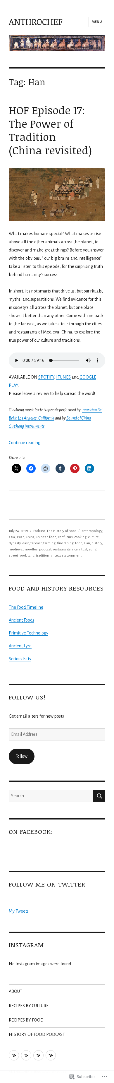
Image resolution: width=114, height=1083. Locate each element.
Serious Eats (20, 658)
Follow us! (27, 697)
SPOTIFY (46, 377)
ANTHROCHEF (36, 22)
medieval (16, 549)
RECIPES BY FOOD (26, 1020)
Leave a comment (68, 555)
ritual (83, 549)
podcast (45, 549)
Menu (97, 22)
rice (75, 549)
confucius (65, 537)
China (30, 537)
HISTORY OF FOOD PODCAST (37, 1034)
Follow (21, 756)
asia (12, 537)
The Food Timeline (26, 607)
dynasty (15, 543)
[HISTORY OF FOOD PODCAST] (51, 1055)
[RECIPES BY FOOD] (38, 1055)
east (25, 543)
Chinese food (46, 537)
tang (30, 555)
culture (93, 537)
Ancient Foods (21, 620)
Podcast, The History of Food (54, 531)
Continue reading (24, 442)
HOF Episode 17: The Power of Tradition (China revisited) (50, 130)
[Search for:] (51, 795)
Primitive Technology (28, 633)
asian (20, 537)
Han (87, 543)
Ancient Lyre (20, 646)
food (78, 543)
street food (17, 555)
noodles (31, 549)
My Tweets (19, 911)
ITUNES (63, 377)
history (96, 543)
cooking (80, 537)
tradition (42, 555)
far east (36, 543)
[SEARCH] (99, 796)
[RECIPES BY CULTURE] (26, 1055)
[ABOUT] (14, 1055)
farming (49, 543)
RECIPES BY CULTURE (29, 1005)
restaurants (62, 549)
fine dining (65, 543)
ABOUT (15, 991)
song (92, 549)
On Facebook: (31, 831)
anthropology (92, 531)
